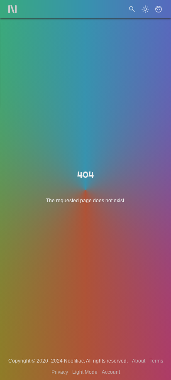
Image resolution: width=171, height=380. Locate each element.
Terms (156, 361)
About (138, 361)
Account (111, 372)
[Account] (158, 9)
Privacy (59, 372)
